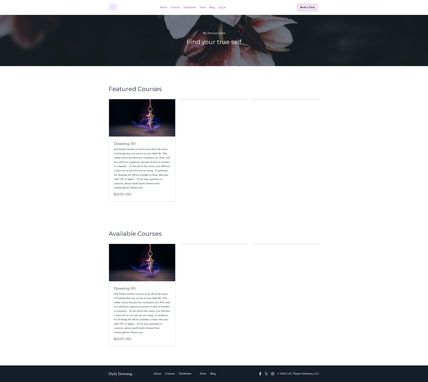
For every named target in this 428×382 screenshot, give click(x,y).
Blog (212, 7)
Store (203, 7)
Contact (175, 7)
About (163, 7)
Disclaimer (190, 7)
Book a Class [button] (307, 7)
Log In (222, 7)
